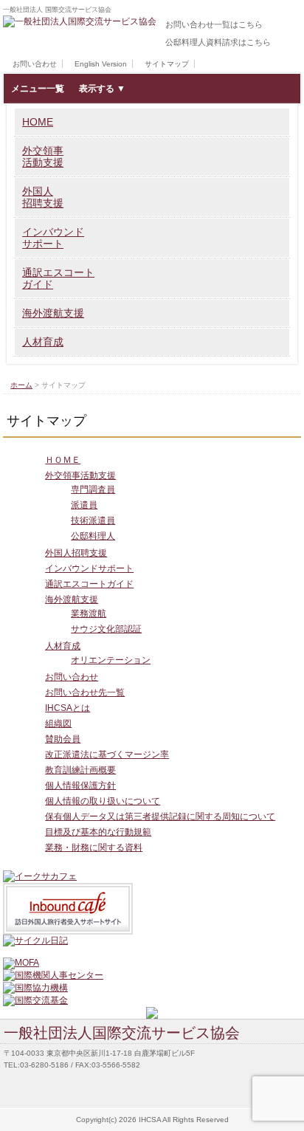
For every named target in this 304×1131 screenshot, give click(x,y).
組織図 (58, 723)
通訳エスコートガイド (58, 278)
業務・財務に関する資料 (93, 847)
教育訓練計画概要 (80, 770)
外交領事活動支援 (42, 156)
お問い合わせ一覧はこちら (214, 24)
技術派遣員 (93, 520)
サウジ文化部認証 (106, 629)
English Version (101, 64)
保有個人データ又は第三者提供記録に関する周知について (160, 816)
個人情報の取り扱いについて (102, 801)
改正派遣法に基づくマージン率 (107, 754)
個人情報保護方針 (80, 785)
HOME (37, 122)
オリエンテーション (111, 660)
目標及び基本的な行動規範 (98, 832)
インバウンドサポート (53, 238)
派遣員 (84, 505)
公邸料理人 (93, 536)
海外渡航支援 (53, 313)
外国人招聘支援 (42, 197)
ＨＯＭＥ (62, 460)
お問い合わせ (35, 64)
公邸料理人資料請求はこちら (218, 42)
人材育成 (42, 342)
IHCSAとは (67, 708)
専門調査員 (93, 489)
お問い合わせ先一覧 (85, 692)
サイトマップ (167, 64)
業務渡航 (88, 613)
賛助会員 (62, 739)
